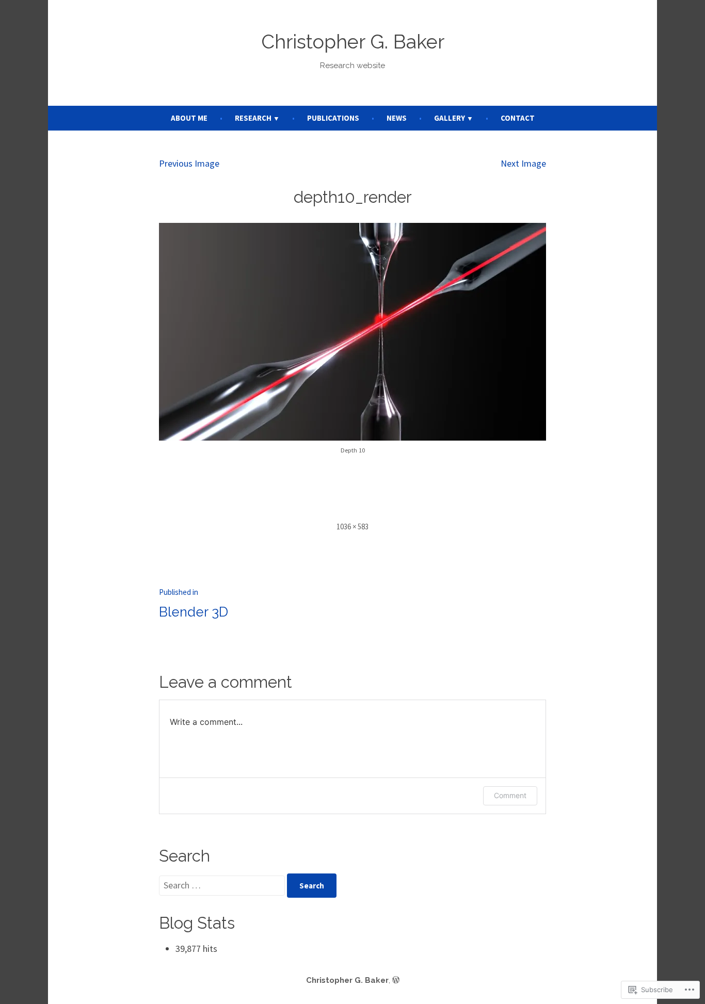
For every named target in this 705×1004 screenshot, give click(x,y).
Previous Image (189, 163)
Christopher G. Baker (352, 41)
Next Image (523, 163)
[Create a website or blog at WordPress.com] (395, 980)
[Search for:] (223, 885)
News (397, 118)
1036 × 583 (352, 526)
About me (189, 118)
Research (253, 118)
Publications (333, 118)
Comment (510, 795)
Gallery (449, 118)
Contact (518, 118)
